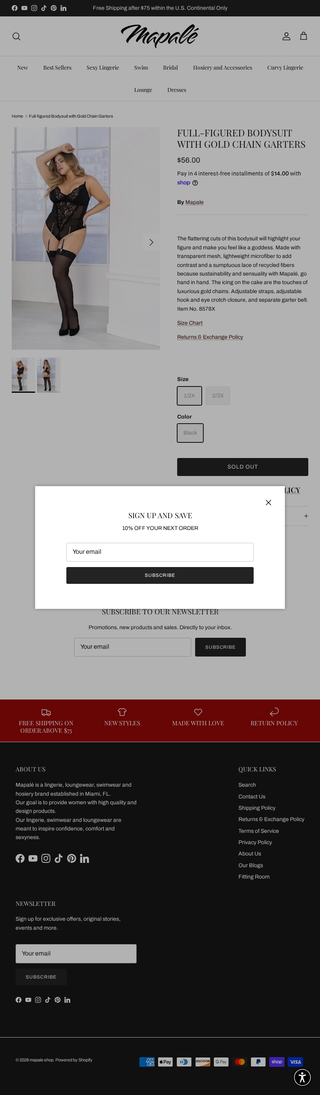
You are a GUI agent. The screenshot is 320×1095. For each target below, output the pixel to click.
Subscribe (160, 575)
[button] (302, 1077)
